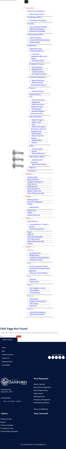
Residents (29, 174)
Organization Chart (36, 49)
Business (28, 196)
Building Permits (32, 186)
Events (29, 232)
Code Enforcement (38, 72)
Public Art (33, 168)
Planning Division (37, 67)
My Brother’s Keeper (38, 61)
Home (4, 347)
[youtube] (56, 357)
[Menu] (35, 8)
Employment (36, 102)
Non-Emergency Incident (37, 288)
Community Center (7, 428)
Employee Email (7, 361)
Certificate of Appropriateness (39, 257)
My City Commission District (39, 266)
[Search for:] (8, 336)
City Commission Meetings (38, 27)
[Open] (25, 4)
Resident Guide (32, 177)
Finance (32, 88)
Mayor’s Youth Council (37, 14)
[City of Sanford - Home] (18, 161)
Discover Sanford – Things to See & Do (39, 225)
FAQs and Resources (38, 153)
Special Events (34, 207)
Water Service (38, 393)
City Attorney (31, 171)
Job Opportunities (35, 253)
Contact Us (5, 358)
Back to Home (7, 340)
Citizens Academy (35, 38)
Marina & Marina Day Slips (35, 193)
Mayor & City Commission (35, 11)
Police (31, 146)
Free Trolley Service (33, 189)
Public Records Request (37, 29)
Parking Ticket (34, 282)
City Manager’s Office (34, 17)
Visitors (28, 218)
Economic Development (37, 77)
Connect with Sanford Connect (40, 40)
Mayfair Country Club (34, 191)
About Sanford (32, 221)
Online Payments (7, 354)
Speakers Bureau (35, 42)
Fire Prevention (36, 109)
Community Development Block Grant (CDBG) (39, 56)
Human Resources (35, 94)
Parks (33, 124)
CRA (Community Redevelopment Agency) (39, 84)
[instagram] (52, 357)
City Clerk (30, 24)
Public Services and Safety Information (37, 106)
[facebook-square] (49, 357)
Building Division (37, 69)
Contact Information (38, 100)
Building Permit (34, 255)
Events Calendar (39, 384)
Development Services (37, 64)
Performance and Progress (38, 20)
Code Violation (34, 290)
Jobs (3, 351)
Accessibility (6, 365)
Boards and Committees (37, 31)
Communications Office (35, 35)
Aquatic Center (36, 122)
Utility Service (34, 303)
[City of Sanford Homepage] (14, 385)
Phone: (41, 409)
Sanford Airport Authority (9, 431)
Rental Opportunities (41, 390)
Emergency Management (35, 182)
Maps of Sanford (33, 179)
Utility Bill (33, 279)
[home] (59, 357)
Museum (34, 143)
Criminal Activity (35, 293)
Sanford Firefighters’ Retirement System (38, 112)
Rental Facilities (37, 140)
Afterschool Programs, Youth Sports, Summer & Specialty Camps (38, 129)
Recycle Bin (33, 306)
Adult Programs (37, 133)
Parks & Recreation (36, 117)
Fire (31, 97)
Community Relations (36, 51)
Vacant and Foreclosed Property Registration (39, 270)
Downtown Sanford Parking (38, 273)
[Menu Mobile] (26, 1)
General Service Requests (38, 312)
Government (30, 8)
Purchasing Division (38, 91)
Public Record (34, 299)
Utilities (29, 213)
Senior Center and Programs (37, 137)
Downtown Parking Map (35, 237)
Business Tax (31, 210)
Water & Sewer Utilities (39, 164)
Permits (29, 204)
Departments (31, 45)
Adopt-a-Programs (38, 120)
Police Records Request (37, 314)
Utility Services (32, 184)
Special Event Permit (36, 260)
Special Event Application (42, 387)
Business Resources (38, 80)
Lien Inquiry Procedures (39, 74)
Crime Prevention (37, 149)
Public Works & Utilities (37, 157)
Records (34, 151)
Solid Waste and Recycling (36, 161)
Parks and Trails (6, 419)
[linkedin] (63, 357)
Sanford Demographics (37, 229)
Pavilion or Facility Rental (38, 301)
